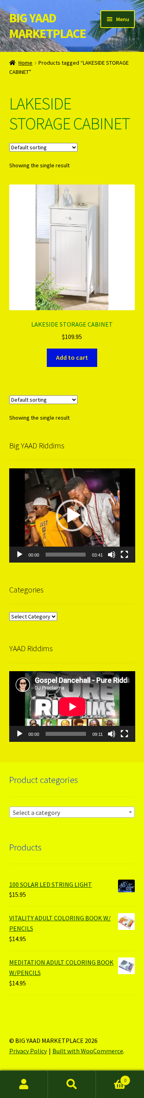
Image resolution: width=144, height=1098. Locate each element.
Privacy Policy (28, 1051)
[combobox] (72, 812)
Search (72, 1084)
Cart (111, 1077)
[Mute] (112, 555)
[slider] (66, 555)
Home (25, 62)
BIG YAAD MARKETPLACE (47, 26)
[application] (72, 515)
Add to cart (72, 357)
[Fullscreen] (124, 555)
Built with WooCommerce (87, 1051)
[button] (72, 515)
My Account (24, 1084)
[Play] (20, 555)
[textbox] (72, 812)
